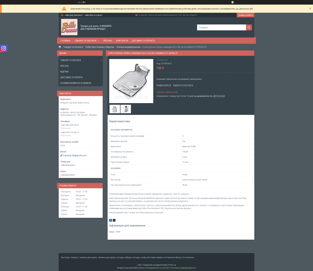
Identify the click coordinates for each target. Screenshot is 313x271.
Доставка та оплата (71, 77)
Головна (65, 40)
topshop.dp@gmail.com (74, 155)
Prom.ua (172, 265)
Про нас (107, 40)
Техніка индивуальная (128, 47)
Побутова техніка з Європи (99, 47)
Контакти (122, 40)
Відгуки (64, 71)
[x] (114, 221)
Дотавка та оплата (143, 40)
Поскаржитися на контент (158, 268)
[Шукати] (249, 27)
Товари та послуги (85, 40)
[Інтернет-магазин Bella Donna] (69, 27)
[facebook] (110, 221)
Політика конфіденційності (183, 268)
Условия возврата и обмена (75, 83)
